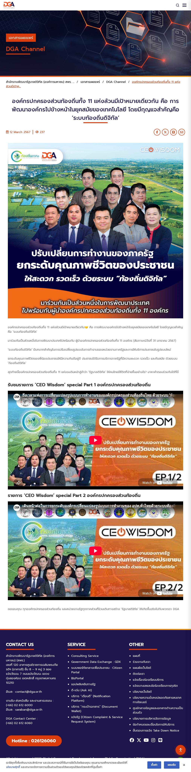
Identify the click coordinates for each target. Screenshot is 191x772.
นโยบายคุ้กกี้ (13, 767)
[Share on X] (165, 132)
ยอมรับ (172, 765)
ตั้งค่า (154, 765)
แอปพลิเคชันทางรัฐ (83, 684)
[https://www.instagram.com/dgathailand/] (153, 740)
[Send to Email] (181, 132)
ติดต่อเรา (139, 674)
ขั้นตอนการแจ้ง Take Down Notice (156, 730)
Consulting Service (85, 656)
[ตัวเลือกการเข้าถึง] (181, 750)
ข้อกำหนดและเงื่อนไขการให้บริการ (153, 724)
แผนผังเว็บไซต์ (142, 668)
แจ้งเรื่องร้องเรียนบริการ (148, 680)
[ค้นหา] (177, 5)
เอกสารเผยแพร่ (21, 37)
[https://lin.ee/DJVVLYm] (160, 740)
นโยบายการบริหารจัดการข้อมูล (152, 718)
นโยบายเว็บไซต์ (142, 692)
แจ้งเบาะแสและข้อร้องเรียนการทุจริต (155, 686)
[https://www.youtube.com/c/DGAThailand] (146, 740)
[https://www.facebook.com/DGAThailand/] (132, 740)
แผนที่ (136, 656)
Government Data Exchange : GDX (96, 662)
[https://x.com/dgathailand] (139, 740)
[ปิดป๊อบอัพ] (184, 765)
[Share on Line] (173, 132)
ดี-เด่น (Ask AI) (81, 690)
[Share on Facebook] (157, 132)
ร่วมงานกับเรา (141, 662)
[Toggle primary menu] (184, 5)
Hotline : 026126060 (34, 740)
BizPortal (77, 678)
